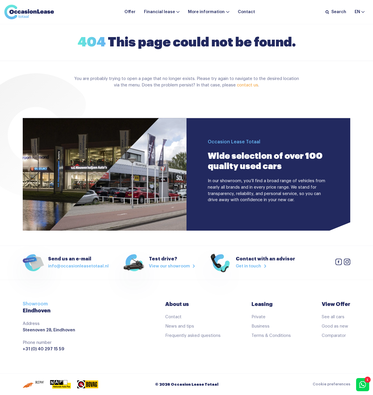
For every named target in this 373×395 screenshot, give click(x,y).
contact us (247, 85)
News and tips (179, 326)
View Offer (336, 304)
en (357, 12)
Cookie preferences (331, 384)
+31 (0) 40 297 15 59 (43, 349)
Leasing (261, 304)
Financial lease (159, 12)
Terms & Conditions (271, 335)
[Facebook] (338, 263)
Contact (246, 12)
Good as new (335, 326)
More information (206, 12)
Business (260, 326)
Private (258, 317)
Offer (130, 12)
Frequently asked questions (193, 335)
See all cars (333, 317)
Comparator (334, 335)
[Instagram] (347, 263)
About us (177, 304)
